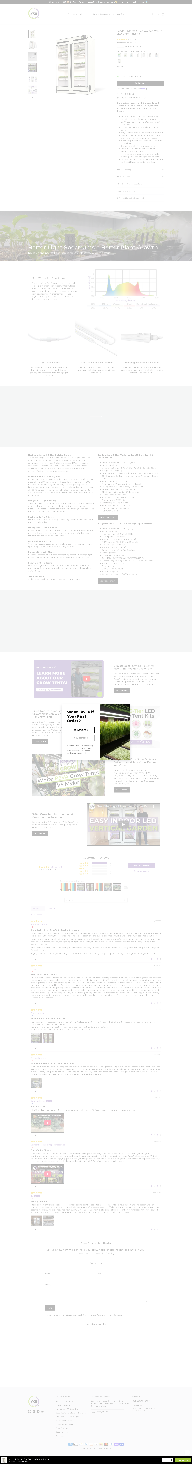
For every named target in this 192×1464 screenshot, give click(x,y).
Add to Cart (183, 1460)
